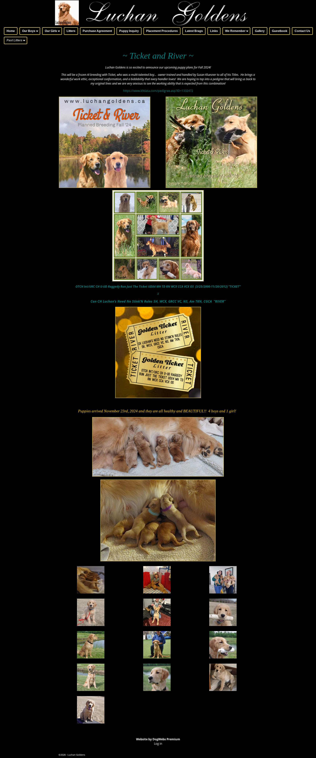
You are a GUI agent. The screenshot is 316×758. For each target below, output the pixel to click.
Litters (71, 31)
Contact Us (302, 31)
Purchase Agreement (97, 31)
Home (11, 31)
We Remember (235, 31)
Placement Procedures (162, 31)
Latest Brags (194, 31)
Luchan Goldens (76, 754)
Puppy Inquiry (129, 31)
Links (214, 31)
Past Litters (14, 40)
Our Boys (28, 31)
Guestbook (279, 31)
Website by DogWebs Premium (158, 739)
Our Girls (51, 31)
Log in (158, 744)
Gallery (260, 31)
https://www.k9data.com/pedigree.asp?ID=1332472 (158, 91)
